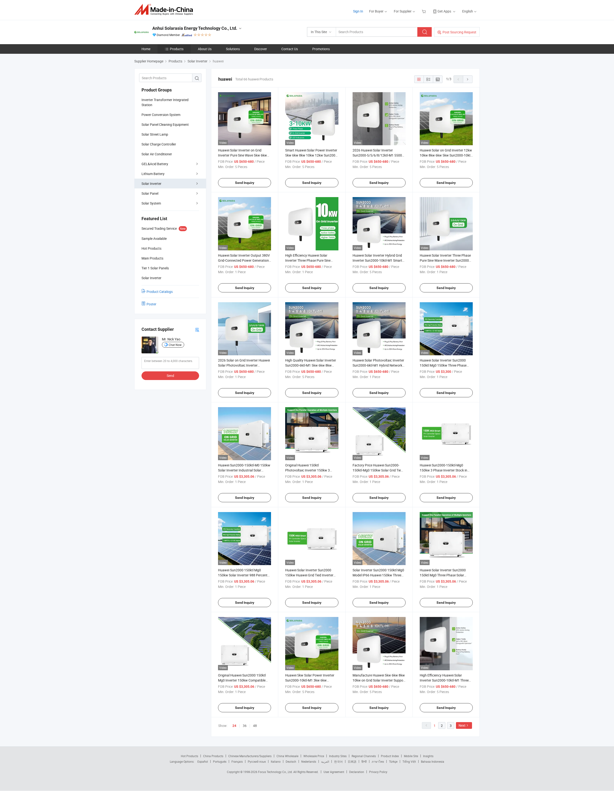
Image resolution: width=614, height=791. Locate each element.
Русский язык (257, 761)
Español (202, 761)
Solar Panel (150, 193)
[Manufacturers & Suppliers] (165, 9)
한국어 (338, 761)
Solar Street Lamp (155, 134)
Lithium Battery (153, 173)
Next (462, 725)
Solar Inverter (151, 183)
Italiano (276, 761)
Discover (260, 49)
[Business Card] (197, 329)
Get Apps (444, 11)
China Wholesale (287, 756)
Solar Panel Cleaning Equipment (165, 124)
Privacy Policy (378, 772)
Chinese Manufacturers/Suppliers (250, 756)
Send (170, 375)
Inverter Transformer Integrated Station (165, 102)
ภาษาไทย (378, 761)
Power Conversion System (161, 114)
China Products (213, 756)
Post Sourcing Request (459, 32)
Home (146, 49)
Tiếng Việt (409, 761)
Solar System (151, 203)
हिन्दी (364, 761)
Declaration (356, 772)
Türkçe (393, 761)
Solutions (233, 49)
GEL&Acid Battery (155, 164)
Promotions (321, 49)
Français (237, 761)
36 (245, 725)
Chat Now (175, 345)
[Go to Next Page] (467, 79)
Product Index (390, 756)
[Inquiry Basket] (424, 11)
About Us (205, 49)
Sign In (358, 11)
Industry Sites (338, 756)
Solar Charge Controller (159, 144)
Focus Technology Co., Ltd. (275, 772)
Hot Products (189, 756)
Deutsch (291, 761)
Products (176, 49)
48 (255, 725)
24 (234, 726)
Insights (428, 756)
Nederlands (308, 761)
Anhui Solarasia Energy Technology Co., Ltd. (194, 28)
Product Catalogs (160, 291)
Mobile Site (411, 756)
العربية (325, 761)
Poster (151, 304)
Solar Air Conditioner (157, 154)
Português (219, 761)
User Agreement (334, 772)
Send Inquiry (244, 183)
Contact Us (289, 49)
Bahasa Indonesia (432, 761)
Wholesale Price (313, 756)
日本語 (352, 761)
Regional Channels (364, 756)
